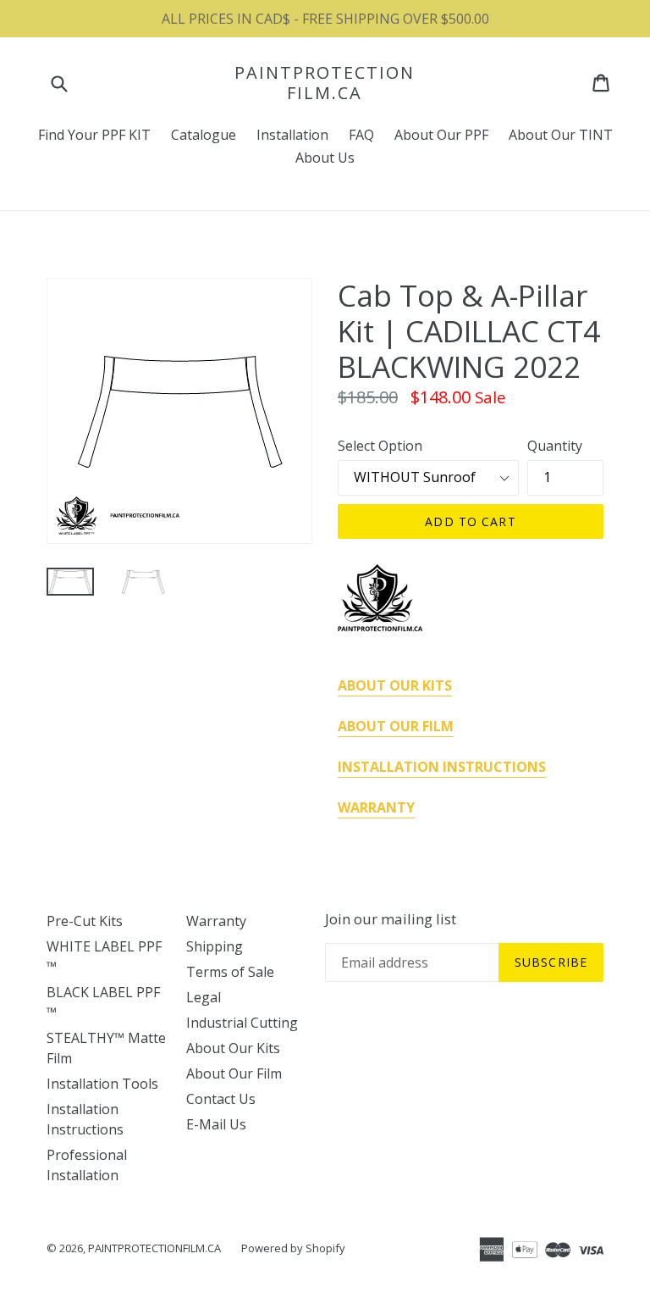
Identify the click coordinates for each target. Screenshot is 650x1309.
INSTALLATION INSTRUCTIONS (442, 766)
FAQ (361, 134)
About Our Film (234, 1073)
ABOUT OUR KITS (395, 685)
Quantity (554, 445)
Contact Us (221, 1099)
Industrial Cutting (242, 1022)
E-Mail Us (216, 1124)
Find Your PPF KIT (94, 134)
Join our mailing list (390, 919)
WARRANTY (376, 807)
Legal (203, 997)
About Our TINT (561, 134)
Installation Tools (102, 1083)
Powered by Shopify (293, 1248)
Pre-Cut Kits (85, 921)
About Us (325, 157)
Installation (292, 134)
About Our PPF (441, 134)
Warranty (216, 921)
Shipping (214, 946)
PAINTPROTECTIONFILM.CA (324, 83)
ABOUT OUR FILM (396, 726)
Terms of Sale (230, 971)
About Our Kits (233, 1048)
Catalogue (203, 134)
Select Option (380, 445)
